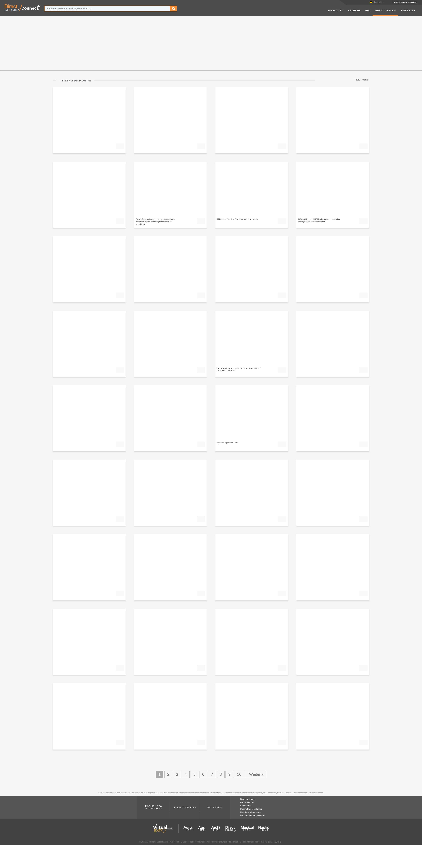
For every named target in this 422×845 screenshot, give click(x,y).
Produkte (334, 10)
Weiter (256, 774)
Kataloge (354, 10)
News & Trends (384, 10)
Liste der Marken (247, 799)
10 (239, 774)
